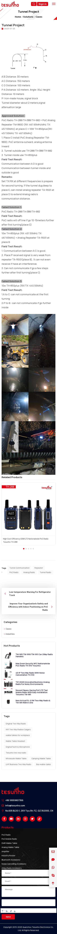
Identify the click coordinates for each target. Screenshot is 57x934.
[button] (23, 548)
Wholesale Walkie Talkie (16, 758)
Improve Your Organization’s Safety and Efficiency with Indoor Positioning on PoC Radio (28, 606)
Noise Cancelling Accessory (14, 864)
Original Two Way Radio (16, 723)
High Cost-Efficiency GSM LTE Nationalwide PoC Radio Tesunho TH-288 (25, 540)
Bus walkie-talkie (43, 764)
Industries (10, 634)
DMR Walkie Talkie (9, 843)
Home (18, 16)
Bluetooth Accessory (11, 859)
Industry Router (8, 855)
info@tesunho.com (15, 805)
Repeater (38, 568)
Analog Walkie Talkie (10, 847)
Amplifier (5, 851)
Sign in (43, 4)
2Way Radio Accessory (12, 868)
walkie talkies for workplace (18, 735)
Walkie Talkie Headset (15, 741)
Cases (39, 16)
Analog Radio (29, 572)
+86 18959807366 (14, 800)
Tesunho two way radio (16, 752)
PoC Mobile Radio (9, 839)
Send (8, 917)
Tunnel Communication (19, 568)
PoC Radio (13, 572)
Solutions (28, 16)
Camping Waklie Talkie (41, 758)
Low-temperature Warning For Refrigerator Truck (30, 593)
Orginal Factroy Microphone (18, 747)
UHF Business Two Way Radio (18, 764)
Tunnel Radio (45, 572)
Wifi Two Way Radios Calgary (18, 729)
